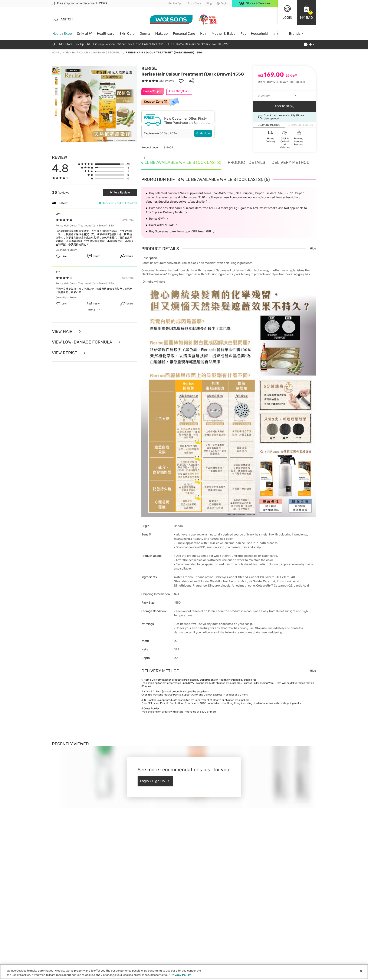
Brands (294, 33)
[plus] (308, 96)
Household (259, 33)
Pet (243, 33)
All (54, 203)
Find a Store (194, 3)
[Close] (361, 971)
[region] (184, 971)
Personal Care (184, 33)
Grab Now (203, 133)
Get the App (175, 3)
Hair (203, 33)
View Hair (62, 331)
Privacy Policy (181, 974)
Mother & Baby (223, 33)
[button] (306, 12)
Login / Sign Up (152, 781)
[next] (274, 33)
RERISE (149, 68)
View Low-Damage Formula (82, 342)
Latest (63, 203)
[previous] (144, 157)
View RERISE (65, 353)
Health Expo (62, 33)
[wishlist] (181, 81)
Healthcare (105, 33)
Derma (145, 33)
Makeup (161, 33)
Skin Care (127, 33)
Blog (209, 3)
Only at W (84, 33)
